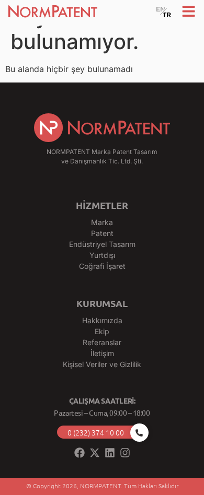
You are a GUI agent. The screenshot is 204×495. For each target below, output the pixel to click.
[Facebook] (79, 452)
